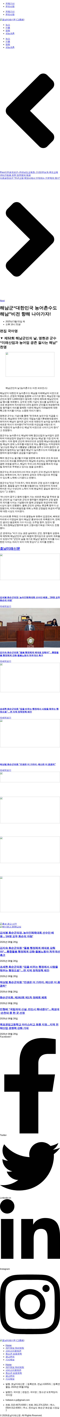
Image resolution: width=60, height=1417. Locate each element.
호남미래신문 (10, 548)
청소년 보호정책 (14, 1354)
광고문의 (10, 1357)
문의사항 (10, 6)
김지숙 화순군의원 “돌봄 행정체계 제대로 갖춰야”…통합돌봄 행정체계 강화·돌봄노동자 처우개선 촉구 (30, 952)
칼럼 (8, 30)
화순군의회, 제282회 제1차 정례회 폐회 (23, 997)
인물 (8, 27)
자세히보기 (5, 606)
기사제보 (10, 1359)
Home (9, 1345)
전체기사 (10, 3)
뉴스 (8, 25)
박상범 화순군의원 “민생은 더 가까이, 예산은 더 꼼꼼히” (28, 764)
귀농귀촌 (10, 33)
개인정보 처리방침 (15, 1348)
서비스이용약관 (13, 1351)
